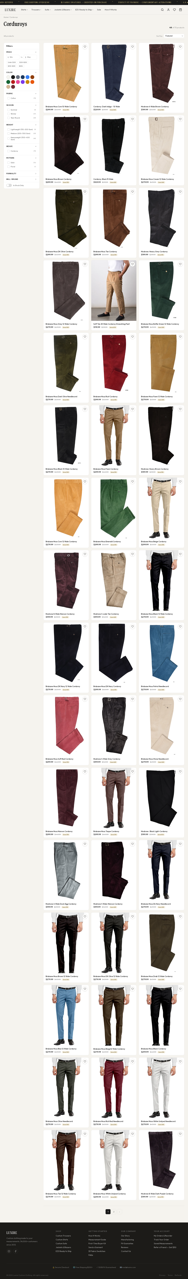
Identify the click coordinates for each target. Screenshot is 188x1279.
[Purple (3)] (23, 82)
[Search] (162, 9)
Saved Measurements (163, 1243)
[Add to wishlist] (84, 46)
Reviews (124, 1247)
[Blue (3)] (27, 77)
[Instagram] (8, 1251)
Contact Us (126, 1251)
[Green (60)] (8, 82)
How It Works (111, 9)
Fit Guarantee (127, 1243)
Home (6, 17)
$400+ (21, 66)
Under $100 (12, 62)
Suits (48, 9)
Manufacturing (127, 1239)
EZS (84, 9)
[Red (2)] (13, 82)
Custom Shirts (62, 1239)
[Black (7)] (13, 77)
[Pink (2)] (18, 82)
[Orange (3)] (32, 82)
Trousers (36, 9)
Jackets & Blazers (62, 9)
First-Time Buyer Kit (97, 1243)
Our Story (125, 1235)
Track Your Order (161, 1239)
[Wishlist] (174, 9)
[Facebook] (15, 1251)
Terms (170, 1275)
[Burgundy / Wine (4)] (13, 87)
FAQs (90, 1255)
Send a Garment (95, 1247)
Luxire (10, 9)
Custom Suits (61, 1243)
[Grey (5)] (18, 77)
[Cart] (180, 9)
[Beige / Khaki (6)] (8, 87)
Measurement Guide (97, 1239)
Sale (99, 9)
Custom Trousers (63, 1235)
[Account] (168, 9)
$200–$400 (11, 66)
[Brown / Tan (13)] (32, 77)
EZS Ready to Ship (63, 1251)
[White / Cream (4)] (8, 77)
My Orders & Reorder (163, 1235)
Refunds (178, 1275)
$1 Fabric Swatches (96, 1251)
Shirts (24, 9)
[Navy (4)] (23, 77)
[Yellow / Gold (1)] (27, 82)
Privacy (162, 1275)
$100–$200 (23, 62)
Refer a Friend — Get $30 (165, 1247)
